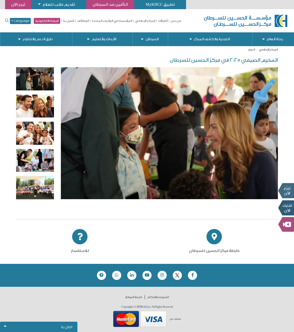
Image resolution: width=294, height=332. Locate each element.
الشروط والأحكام (158, 297)
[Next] (35, 196)
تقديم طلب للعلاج (59, 4)
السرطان (152, 39)
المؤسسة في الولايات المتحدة (112, 21)
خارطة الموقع (133, 297)
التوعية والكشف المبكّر (212, 39)
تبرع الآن (286, 191)
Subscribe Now (286, 208)
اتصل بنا (68, 21)
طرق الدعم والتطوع (38, 39)
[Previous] (35, 70)
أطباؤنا (163, 21)
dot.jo (146, 306)
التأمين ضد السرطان (110, 4)
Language (21, 21)
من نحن (176, 21)
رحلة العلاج (275, 39)
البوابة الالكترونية (47, 20)
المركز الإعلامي (145, 21)
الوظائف (83, 21)
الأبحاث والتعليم (104, 39)
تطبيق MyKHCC (160, 4)
